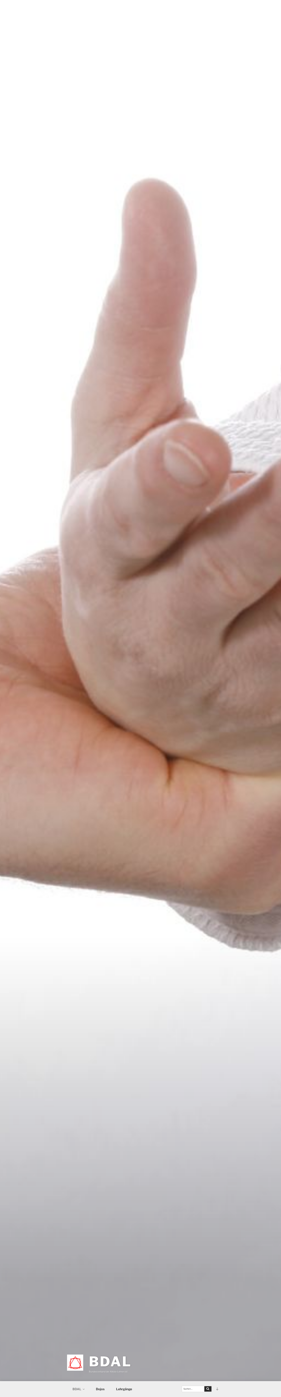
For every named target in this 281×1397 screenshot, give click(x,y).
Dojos (100, 1389)
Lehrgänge (124, 1389)
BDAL (110, 1361)
